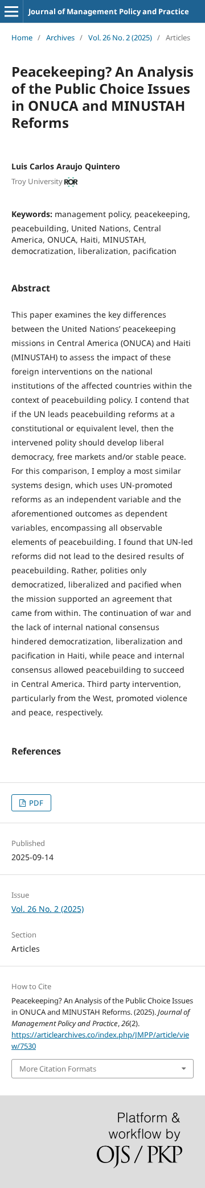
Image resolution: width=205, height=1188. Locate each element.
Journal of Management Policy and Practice (108, 11)
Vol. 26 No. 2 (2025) (120, 37)
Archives (60, 37)
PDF (35, 803)
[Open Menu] (11, 11)
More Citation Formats (57, 1069)
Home (21, 37)
